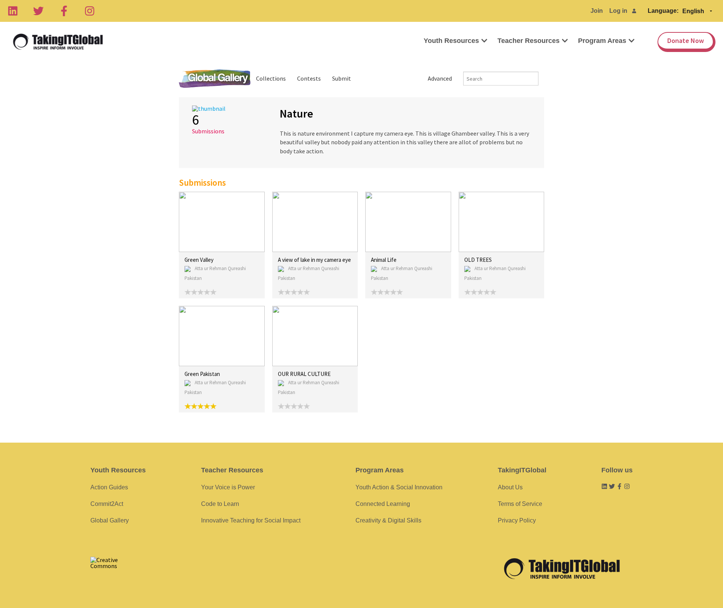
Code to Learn (220, 504)
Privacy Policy (517, 520)
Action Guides (109, 487)
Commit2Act (106, 504)
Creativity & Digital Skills (388, 520)
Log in (618, 11)
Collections (271, 78)
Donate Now (685, 40)
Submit (341, 78)
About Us (510, 487)
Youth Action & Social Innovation (398, 487)
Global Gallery (214, 78)
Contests (309, 78)
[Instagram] (89, 11)
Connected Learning (382, 504)
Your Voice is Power (228, 487)
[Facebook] (64, 11)
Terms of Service (520, 504)
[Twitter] (38, 11)
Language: (663, 11)
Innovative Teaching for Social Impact (250, 520)
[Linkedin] (13, 11)
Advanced (440, 78)
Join (596, 11)
